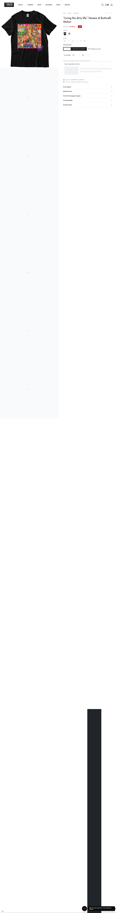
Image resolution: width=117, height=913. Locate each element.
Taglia (64, 38)
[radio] (65, 33)
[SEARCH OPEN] (102, 5)
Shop (64, 13)
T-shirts (69, 13)
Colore (65, 30)
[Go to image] (53, 452)
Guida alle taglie (67, 44)
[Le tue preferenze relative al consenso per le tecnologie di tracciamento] (2, 911)
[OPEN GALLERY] (29, 39)
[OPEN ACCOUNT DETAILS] (112, 5)
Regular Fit (76, 13)
